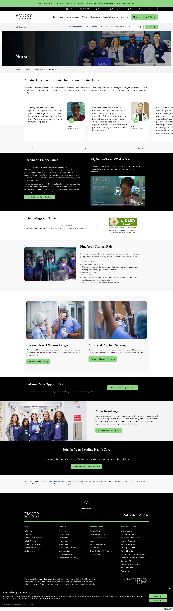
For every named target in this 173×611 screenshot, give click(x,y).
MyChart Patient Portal (144, 17)
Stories (92, 541)
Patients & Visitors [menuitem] (110, 17)
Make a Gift (63, 544)
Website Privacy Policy (130, 564)
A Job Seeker (30, 541)
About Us (62, 527)
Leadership (63, 541)
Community (63, 534)
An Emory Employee (33, 544)
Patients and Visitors (128, 527)
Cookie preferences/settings (12, 604)
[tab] (85, 148)
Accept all (157, 596)
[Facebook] (137, 515)
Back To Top (86, 508)
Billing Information (128, 531)
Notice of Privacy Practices (132, 554)
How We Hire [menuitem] (116, 27)
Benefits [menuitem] (104, 27)
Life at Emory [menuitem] (75, 27)
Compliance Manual (67, 557)
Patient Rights (127, 551)
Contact (150, 27)
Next (139, 148)
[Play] (93, 204)
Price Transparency (129, 544)
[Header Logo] (23, 17)
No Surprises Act (128, 548)
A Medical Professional (34, 538)
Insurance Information (130, 538)
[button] (118, 191)
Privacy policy (28, 604)
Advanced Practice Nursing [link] (103, 359)
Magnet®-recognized (40, 170)
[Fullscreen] (142, 204)
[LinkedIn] (147, 515)
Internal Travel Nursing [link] (38, 361)
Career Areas (39, 69)
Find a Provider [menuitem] (56, 17)
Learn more (128, 3)
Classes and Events (98, 538)
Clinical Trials (95, 531)
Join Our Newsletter (98, 544)
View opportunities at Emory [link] (86, 466)
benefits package (68, 184)
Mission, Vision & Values (68, 548)
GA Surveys (94, 548)
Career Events (133, 27)
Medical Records (128, 541)
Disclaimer (125, 571)
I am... (26, 527)
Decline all (157, 600)
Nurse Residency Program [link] (109, 430)
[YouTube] (140, 515)
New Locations (64, 551)
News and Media (96, 527)
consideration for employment (65, 481)
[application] (118, 191)
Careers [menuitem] (124, 17)
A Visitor (27, 534)
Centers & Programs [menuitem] (91, 17)
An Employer (29, 551)
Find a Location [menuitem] (72, 17)
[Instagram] (144, 515)
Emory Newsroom (97, 534)
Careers (22, 27)
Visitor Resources (128, 534)
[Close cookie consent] (170, 588)
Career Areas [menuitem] (91, 27)
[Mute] (139, 204)
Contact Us (63, 538)
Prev (33, 148)
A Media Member (31, 548)
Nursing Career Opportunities (39, 197)
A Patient (28, 531)
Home (17, 69)
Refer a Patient (127, 567)
